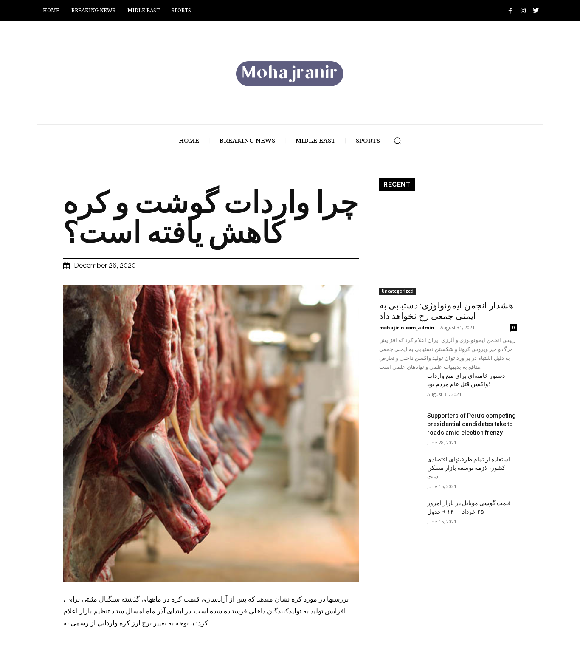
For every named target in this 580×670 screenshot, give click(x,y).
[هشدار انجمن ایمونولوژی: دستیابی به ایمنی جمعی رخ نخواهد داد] (448, 245)
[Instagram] (522, 10)
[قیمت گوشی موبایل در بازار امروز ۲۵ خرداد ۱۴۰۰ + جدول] (399, 513)
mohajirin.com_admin (406, 327)
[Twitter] (535, 10)
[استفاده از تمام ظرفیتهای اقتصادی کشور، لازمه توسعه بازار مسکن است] (399, 469)
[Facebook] (510, 10)
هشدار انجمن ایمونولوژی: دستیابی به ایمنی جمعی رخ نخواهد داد (446, 310)
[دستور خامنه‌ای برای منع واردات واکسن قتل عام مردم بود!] (399, 385)
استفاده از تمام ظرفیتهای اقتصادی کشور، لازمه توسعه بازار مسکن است (468, 468)
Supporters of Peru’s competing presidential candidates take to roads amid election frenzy (471, 424)
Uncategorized (398, 291)
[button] (397, 140)
